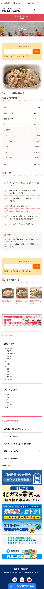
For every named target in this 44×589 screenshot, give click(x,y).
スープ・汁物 (11, 353)
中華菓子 (9, 377)
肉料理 (9, 356)
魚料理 (9, 358)
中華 (8, 402)
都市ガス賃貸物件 (10, 458)
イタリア (9, 405)
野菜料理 (9, 348)
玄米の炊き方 (6, 301)
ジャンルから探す (10, 390)
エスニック (10, 407)
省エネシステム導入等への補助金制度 (17, 444)
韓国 (8, 399)
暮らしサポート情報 (10, 421)
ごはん (9, 361)
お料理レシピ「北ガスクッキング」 (17, 429)
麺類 (8, 369)
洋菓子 (9, 351)
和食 (8, 397)
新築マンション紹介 (11, 451)
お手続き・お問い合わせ (12, 3)
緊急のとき (34, 3)
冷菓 (8, 364)
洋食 (8, 394)
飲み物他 (9, 379)
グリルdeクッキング (11, 436)
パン (8, 366)
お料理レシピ (7, 335)
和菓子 (9, 371)
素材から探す (9, 344)
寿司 (8, 374)
